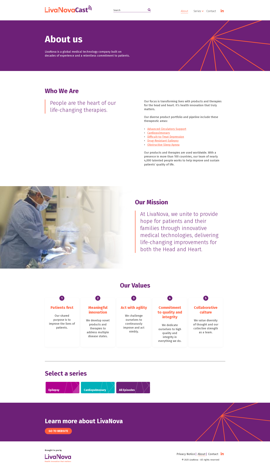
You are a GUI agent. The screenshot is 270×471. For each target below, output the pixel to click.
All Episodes (202, 35)
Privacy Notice (186, 454)
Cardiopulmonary (206, 29)
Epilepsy (200, 23)
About (184, 11)
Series (197, 11)
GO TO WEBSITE (58, 431)
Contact (211, 11)
